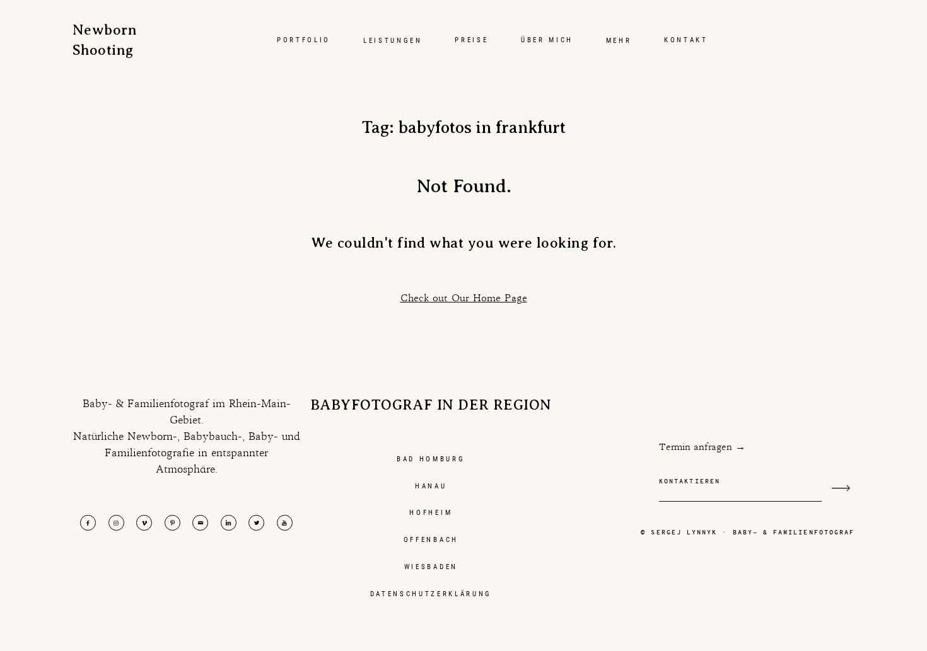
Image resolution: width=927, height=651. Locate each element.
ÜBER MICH (547, 39)
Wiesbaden (431, 566)
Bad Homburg (431, 458)
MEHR (619, 40)
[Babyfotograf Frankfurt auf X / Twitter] (256, 523)
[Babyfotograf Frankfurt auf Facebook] (88, 523)
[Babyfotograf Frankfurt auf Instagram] (116, 523)
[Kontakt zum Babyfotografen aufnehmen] (200, 523)
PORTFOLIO (303, 39)
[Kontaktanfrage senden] (840, 488)
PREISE (471, 39)
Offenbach (431, 539)
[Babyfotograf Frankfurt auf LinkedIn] (228, 523)
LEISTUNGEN (393, 40)
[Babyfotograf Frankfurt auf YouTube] (285, 523)
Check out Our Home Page (463, 297)
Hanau (430, 485)
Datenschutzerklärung (431, 593)
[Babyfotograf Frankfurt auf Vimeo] (144, 523)
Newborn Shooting (102, 40)
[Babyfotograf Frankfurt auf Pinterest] (172, 523)
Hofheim (430, 512)
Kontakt (686, 39)
